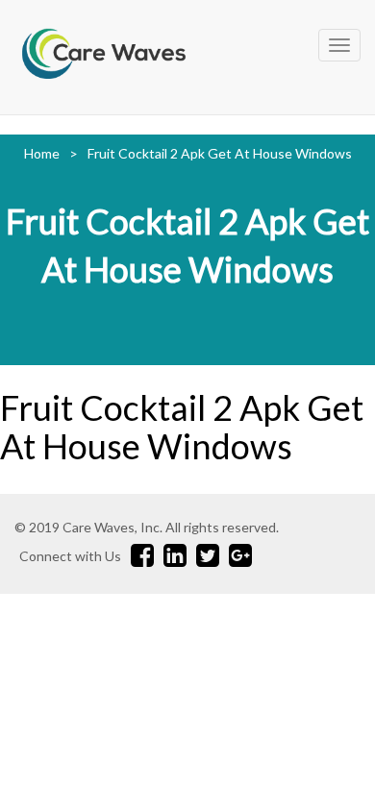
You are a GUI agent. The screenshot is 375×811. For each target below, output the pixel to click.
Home (42, 153)
